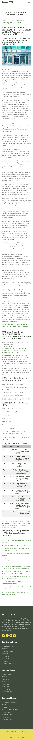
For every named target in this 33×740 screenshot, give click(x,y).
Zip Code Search (20, 327)
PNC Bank (6, 661)
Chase (5, 648)
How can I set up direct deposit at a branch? (18, 545)
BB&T (5, 707)
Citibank (5, 654)
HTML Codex (20, 737)
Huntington (6, 689)
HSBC (5, 704)
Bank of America (8, 651)
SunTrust (6, 684)
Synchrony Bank (8, 674)
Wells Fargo (6, 656)
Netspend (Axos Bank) (10, 702)
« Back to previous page (9, 437)
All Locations (8, 325)
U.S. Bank (6, 659)
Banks (4, 21)
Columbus (19, 21)
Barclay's (6, 681)
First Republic (7, 692)
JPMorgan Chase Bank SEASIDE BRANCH (16, 13)
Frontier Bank (7, 720)
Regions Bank (7, 715)
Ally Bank (6, 679)
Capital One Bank (8, 646)
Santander (6, 717)
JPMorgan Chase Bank (11, 23)
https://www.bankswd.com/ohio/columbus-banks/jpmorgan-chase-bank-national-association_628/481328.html (15, 350)
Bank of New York (8, 664)
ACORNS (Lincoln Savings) (11, 709)
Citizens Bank (7, 676)
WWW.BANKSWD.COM (16, 732)
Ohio (11, 21)
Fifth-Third (6, 712)
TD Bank (6, 687)
